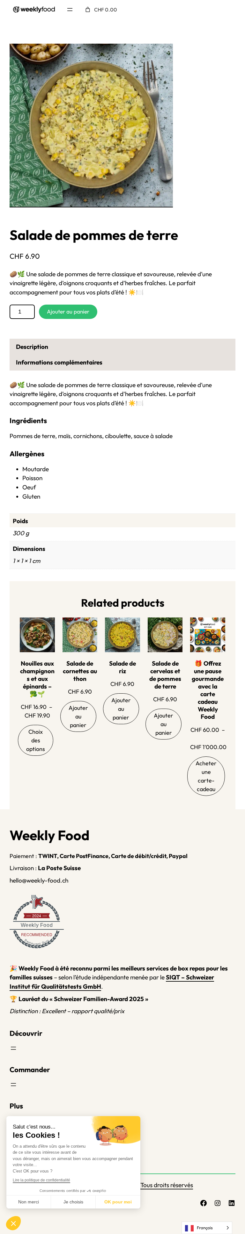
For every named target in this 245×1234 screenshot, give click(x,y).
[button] (13, 1223)
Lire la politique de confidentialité (41, 1180)
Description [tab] (32, 346)
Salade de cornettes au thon (80, 671)
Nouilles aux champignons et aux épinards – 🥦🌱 (37, 679)
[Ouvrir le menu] (70, 9)
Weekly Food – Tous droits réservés (145, 1185)
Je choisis (73, 1201)
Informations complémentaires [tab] (59, 362)
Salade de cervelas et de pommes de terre (165, 675)
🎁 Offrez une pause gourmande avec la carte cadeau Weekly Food (208, 690)
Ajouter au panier (68, 311)
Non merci (28, 1201)
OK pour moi (118, 1201)
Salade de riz (122, 667)
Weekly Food (37, 925)
